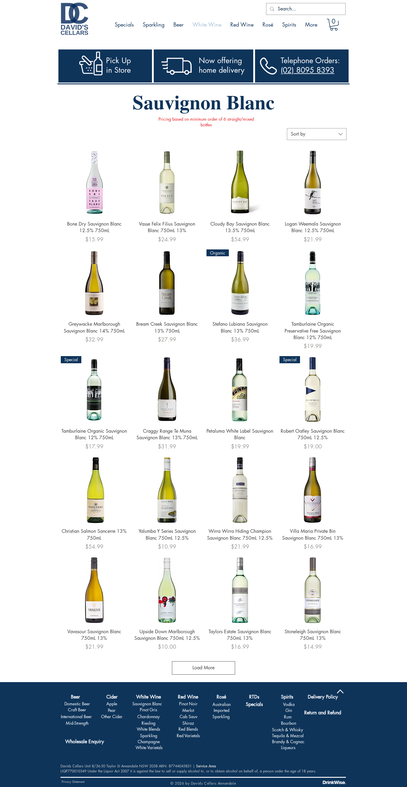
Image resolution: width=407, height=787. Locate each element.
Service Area (206, 766)
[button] (334, 24)
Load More (203, 668)
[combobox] (317, 134)
